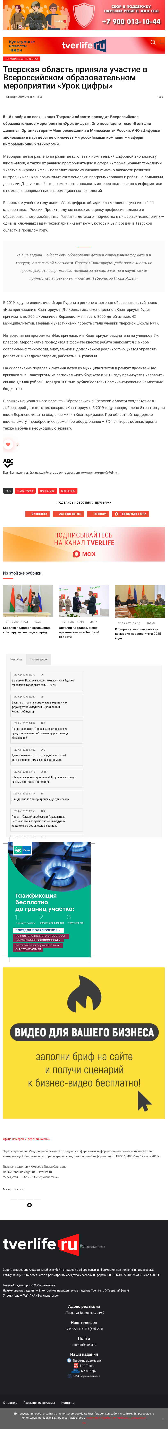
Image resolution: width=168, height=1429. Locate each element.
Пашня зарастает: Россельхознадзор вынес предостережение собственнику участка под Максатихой (40, 733)
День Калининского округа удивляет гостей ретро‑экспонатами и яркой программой (39, 757)
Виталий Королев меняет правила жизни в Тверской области (79, 632)
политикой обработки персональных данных (116, 1417)
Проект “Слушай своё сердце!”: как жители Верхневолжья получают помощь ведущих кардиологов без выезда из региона (38, 821)
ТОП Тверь (87, 1365)
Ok (84, 1423)
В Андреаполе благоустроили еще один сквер (40, 799)
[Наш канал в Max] (29, 1205)
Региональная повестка (22, 59)
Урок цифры (47, 490)
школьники (68, 490)
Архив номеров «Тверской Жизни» (26, 1139)
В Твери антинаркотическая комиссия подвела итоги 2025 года (138, 633)
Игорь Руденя (25, 490)
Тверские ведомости (87, 1360)
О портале (10, 1403)
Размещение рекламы (39, 1403)
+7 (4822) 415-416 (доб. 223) (84, 1328)
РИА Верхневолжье (87, 1376)
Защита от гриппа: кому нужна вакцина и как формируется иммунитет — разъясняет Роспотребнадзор (39, 707)
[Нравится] (8, 444)
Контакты (68, 1403)
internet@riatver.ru (84, 1344)
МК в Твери (88, 1371)
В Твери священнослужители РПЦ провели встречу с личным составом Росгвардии (44, 779)
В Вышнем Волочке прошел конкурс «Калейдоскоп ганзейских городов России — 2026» (43, 683)
